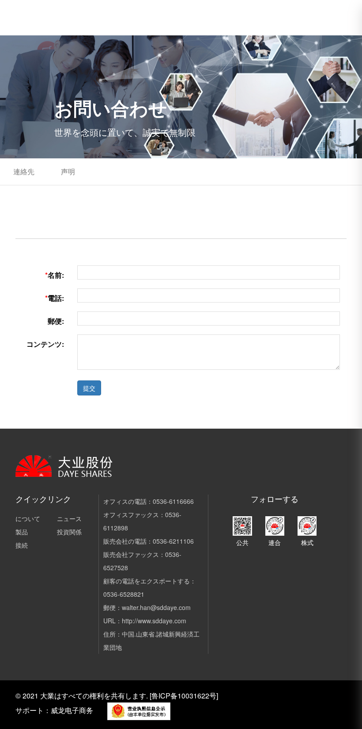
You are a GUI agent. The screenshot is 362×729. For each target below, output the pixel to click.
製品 (21, 531)
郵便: (56, 321)
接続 (21, 545)
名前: (54, 275)
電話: (54, 298)
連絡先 (23, 171)
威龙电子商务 (72, 710)
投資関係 (69, 531)
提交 (89, 388)
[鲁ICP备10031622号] (184, 696)
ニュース (69, 518)
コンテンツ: (45, 344)
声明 (68, 171)
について (27, 518)
